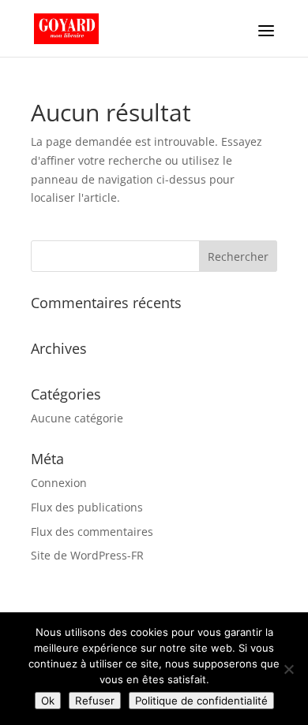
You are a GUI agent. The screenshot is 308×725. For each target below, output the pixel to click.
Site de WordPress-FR (87, 555)
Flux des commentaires (92, 531)
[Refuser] (288, 669)
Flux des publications (87, 507)
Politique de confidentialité (201, 700)
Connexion (59, 482)
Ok (47, 700)
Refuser (95, 700)
